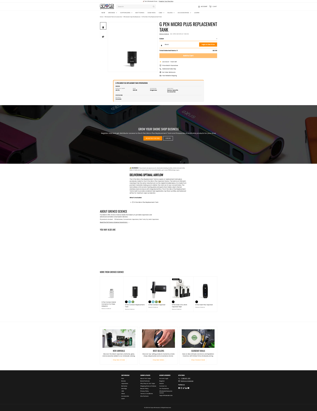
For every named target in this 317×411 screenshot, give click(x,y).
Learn (196, 13)
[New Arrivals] (118, 338)
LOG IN (168, 138)
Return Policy (144, 388)
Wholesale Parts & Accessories (113, 17)
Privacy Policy (144, 391)
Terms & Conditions (146, 393)
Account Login (163, 378)
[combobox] (136, 6)
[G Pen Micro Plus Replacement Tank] (109, 250)
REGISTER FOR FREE (153, 138)
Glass (170, 13)
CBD (161, 13)
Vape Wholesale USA (165, 395)
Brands (112, 13)
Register (162, 381)
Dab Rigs (152, 13)
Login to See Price (208, 44)
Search (161, 383)
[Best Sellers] (158, 338)
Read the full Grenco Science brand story (115, 222)
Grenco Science (117, 272)
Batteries (140, 13)
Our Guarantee (164, 388)
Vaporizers (125, 13)
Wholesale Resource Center (165, 392)
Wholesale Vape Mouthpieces (132, 17)
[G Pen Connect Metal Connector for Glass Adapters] (111, 294)
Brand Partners (145, 381)
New (103, 13)
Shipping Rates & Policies (148, 386)
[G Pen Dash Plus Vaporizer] (205, 293)
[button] (161, 44)
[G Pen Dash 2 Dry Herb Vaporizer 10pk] (182, 294)
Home (101, 17)
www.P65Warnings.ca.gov (172, 170)
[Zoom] (133, 47)
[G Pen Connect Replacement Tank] (135, 294)
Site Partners (144, 396)
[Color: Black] (103, 255)
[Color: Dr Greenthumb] (133, 301)
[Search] (154, 6)
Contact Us (163, 386)
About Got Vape (145, 378)
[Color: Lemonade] (159, 301)
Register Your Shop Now (166, 1)
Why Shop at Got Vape (147, 383)
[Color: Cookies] (129, 301)
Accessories (184, 13)
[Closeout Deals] (198, 338)
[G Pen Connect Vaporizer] (158, 293)
